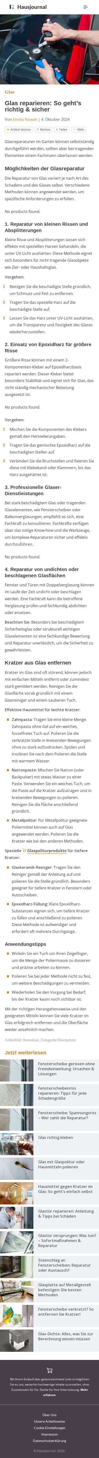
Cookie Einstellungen (49, 1428)
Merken (45, 130)
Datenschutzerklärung (49, 1441)
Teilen (63, 130)
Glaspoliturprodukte (47, 850)
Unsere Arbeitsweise (49, 1421)
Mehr (80, 130)
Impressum (49, 1434)
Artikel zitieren (21, 130)
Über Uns (49, 1415)
